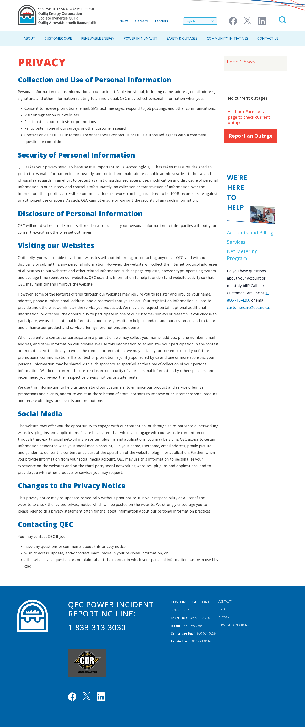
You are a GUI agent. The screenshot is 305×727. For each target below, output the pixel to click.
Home (232, 62)
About (29, 38)
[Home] (57, 15)
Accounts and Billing (250, 232)
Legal (222, 609)
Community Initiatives (227, 38)
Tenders (161, 20)
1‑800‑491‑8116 (200, 641)
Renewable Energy (97, 38)
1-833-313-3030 (97, 627)
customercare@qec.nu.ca (248, 307)
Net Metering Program (242, 255)
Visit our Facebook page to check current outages (249, 117)
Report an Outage (251, 135)
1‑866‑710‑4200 (181, 610)
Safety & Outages (182, 38)
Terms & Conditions (233, 625)
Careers (141, 20)
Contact (225, 602)
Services (236, 241)
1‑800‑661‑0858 (205, 633)
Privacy (223, 617)
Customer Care (58, 38)
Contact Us (268, 38)
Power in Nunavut (140, 38)
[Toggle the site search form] (282, 20)
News (123, 20)
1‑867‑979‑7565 (192, 626)
